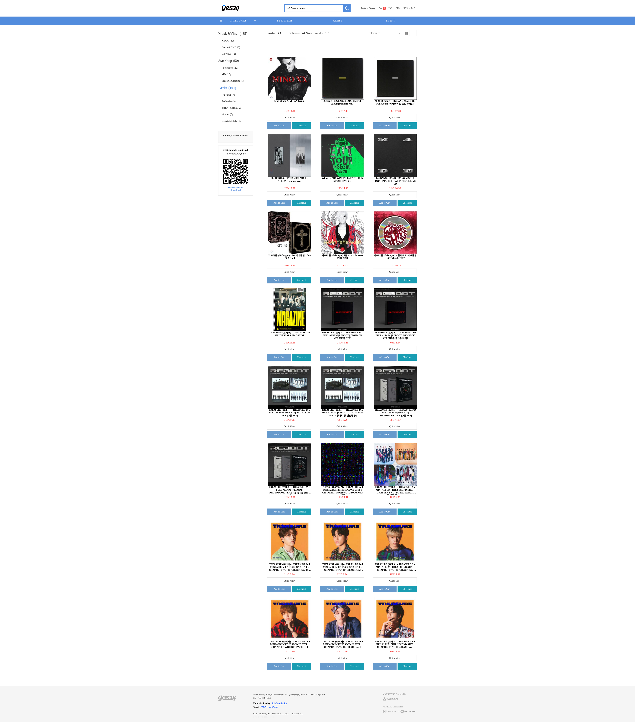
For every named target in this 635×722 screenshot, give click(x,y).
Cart (380, 8)
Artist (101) (227, 88)
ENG (390, 8)
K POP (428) (228, 40)
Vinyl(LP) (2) (229, 53)
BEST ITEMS (284, 20)
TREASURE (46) (231, 107)
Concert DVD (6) (231, 47)
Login (363, 8)
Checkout (301, 125)
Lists (413, 33)
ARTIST (337, 20)
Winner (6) (227, 114)
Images (406, 33)
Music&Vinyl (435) (232, 33)
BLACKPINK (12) (232, 120)
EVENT (390, 20)
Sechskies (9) (228, 101)
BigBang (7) (228, 94)
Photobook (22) (230, 67)
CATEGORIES (238, 20)
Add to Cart (279, 125)
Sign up (372, 8)
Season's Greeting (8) (233, 80)
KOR (405, 8)
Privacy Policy (271, 707)
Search (347, 8)
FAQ (413, 8)
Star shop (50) (228, 61)
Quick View (289, 117)
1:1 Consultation (279, 703)
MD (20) (226, 74)
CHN (398, 8)
